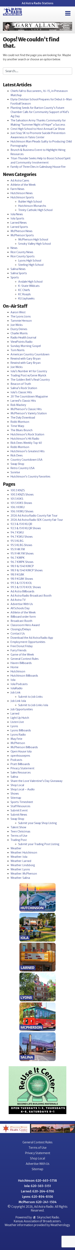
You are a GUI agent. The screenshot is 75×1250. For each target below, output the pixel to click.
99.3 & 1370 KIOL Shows (26, 587)
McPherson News (21, 231)
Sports (15, 277)
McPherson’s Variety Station (29, 413)
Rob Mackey (18, 405)
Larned (15, 713)
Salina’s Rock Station (24, 388)
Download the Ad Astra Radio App (32, 637)
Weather (16, 848)
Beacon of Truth (21, 384)
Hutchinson (18, 671)
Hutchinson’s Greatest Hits (28, 451)
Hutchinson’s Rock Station (27, 434)
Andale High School (30, 281)
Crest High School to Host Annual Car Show (38, 129)
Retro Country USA (23, 468)
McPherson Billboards (24, 747)
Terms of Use (19, 835)
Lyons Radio (18, 734)
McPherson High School (33, 239)
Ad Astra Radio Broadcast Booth (31, 595)
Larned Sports (19, 227)
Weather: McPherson (24, 873)
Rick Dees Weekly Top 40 (26, 443)
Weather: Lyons (20, 869)
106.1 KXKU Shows (22, 511)
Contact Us (18, 633)
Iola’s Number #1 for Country (29, 371)
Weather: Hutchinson (24, 852)
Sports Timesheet (22, 802)
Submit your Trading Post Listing (38, 844)
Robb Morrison (20, 421)
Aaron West (18, 312)
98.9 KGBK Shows (22, 578)
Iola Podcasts (19, 684)
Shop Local (17, 785)
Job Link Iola (18, 701)
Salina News (18, 269)
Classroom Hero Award (25, 625)
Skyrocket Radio (47, 1217)
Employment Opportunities (28, 642)
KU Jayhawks (26, 298)
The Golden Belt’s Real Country (30, 379)
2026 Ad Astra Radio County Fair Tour (34, 515)
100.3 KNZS (18, 490)
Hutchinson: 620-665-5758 (37, 1180)
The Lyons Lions (21, 316)
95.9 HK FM (18, 549)
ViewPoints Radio (21, 341)
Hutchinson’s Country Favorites (30, 476)
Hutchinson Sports (22, 197)
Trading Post (19, 840)
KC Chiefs (24, 290)
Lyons (14, 726)
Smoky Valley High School (34, 243)
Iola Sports (17, 218)
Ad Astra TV (18, 600)
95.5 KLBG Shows (21, 545)
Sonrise (15, 472)
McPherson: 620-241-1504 (38, 1202)
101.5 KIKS (17, 498)
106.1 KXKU (18, 507)
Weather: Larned (21, 861)
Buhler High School (30, 201)
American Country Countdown (30, 354)
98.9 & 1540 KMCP (22, 566)
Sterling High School (30, 265)
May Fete (16, 739)
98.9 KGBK (17, 574)
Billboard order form (23, 616)
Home (14, 667)
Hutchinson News (22, 193)
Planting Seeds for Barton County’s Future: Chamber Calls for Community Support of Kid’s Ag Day (40, 112)
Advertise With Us (22, 604)
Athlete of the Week (23, 184)
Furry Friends (19, 650)
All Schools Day (20, 608)
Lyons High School (29, 260)
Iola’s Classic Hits (21, 392)
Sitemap (16, 798)
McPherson (18, 743)
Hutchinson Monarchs (32, 206)
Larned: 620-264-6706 (37, 1191)
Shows (15, 793)
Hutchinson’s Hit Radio (25, 438)
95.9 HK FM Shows (22, 553)
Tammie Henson (21, 320)
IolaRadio (16, 688)
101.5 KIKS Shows (21, 503)
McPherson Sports (22, 235)
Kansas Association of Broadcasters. (38, 1221)
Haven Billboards (21, 663)
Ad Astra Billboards (22, 591)
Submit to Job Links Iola (33, 705)
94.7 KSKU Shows (22, 536)
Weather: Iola (19, 856)
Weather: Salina (20, 878)
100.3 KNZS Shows (22, 494)
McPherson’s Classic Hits (26, 409)
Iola (13, 680)
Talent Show (18, 827)
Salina (14, 776)
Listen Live (17, 722)
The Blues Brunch (21, 430)
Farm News (17, 189)
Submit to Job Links (30, 696)
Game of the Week (22, 654)
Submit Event (19, 810)
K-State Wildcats (29, 286)
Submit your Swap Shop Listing (37, 823)
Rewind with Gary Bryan (26, 358)
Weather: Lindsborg (23, 865)
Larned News (19, 222)
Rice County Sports (23, 256)
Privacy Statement (22, 768)
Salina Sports (19, 273)
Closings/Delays (21, 629)
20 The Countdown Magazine (29, 396)
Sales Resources (21, 772)
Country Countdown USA (26, 459)
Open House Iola (21, 751)
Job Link (16, 692)
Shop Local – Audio (23, 789)
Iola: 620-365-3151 (37, 1186)
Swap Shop (17, 464)
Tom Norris (18, 350)
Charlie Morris (19, 333)
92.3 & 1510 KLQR (21, 524)
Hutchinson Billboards (24, 675)
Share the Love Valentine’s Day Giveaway (36, 781)
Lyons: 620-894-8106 (37, 1196)
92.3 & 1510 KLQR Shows (26, 528)
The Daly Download (23, 417)
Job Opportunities (22, 709)
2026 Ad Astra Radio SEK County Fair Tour (37, 520)
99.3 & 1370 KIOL (21, 583)
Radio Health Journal (23, 337)
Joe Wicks (17, 325)
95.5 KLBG (17, 541)
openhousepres (20, 755)
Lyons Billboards (21, 730)
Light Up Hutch (20, 717)
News (14, 248)
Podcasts (16, 760)
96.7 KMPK (18, 557)
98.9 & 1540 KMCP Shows (27, 570)
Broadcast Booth (21, 621)
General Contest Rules (25, 659)
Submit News (19, 814)
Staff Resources (20, 806)
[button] (67, 13)
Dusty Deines (19, 329)
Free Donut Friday (22, 646)
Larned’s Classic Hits (23, 400)
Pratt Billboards (20, 764)
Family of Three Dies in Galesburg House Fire (38, 166)
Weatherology (60, 1225)
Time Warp (17, 426)
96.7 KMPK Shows (22, 562)
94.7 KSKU (17, 532)
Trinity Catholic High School (35, 210)
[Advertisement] (37, 26)
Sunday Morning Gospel (26, 346)
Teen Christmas (20, 831)
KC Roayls (24, 294)
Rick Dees (17, 455)
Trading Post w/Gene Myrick (28, 375)
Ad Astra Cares (20, 180)
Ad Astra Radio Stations (37, 3)
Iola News (17, 214)
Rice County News (22, 252)
